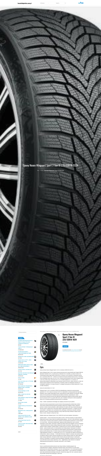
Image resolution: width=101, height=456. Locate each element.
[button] (59, 335)
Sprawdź (65, 346)
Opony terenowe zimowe (51, 331)
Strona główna (43, 331)
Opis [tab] (42, 364)
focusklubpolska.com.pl (24, 3)
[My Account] (78, 3)
